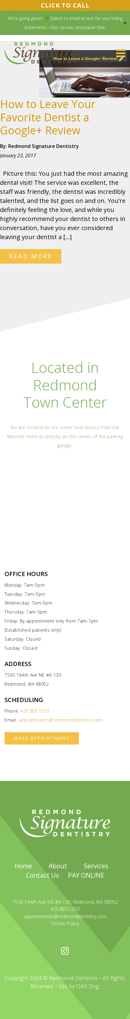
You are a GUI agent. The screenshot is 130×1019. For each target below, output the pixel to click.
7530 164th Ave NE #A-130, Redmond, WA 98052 (65, 902)
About (58, 866)
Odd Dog (87, 986)
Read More (30, 256)
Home (23, 866)
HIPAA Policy (65, 923)
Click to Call (65, 5)
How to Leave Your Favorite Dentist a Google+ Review (48, 117)
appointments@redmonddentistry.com (60, 720)
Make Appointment (42, 738)
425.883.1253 (35, 711)
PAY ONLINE (86, 875)
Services (96, 866)
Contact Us (42, 875)
